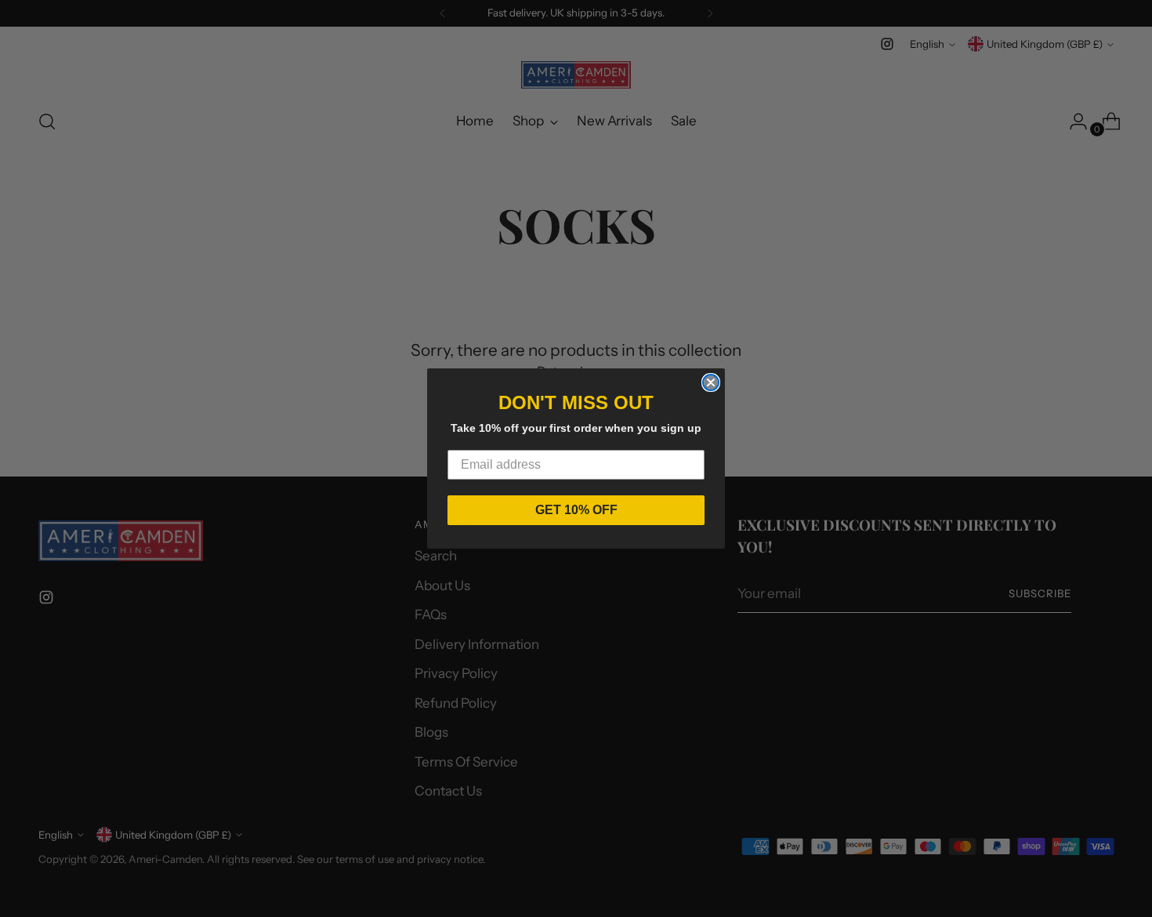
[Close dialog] (711, 382)
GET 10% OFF (576, 509)
